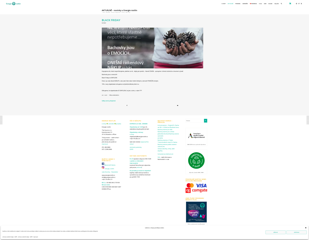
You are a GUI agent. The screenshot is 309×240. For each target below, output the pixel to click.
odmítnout (296, 232)
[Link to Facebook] (299, 3)
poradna (118, 124)
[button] (306, 228)
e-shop (104, 124)
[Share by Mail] (178, 105)
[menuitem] (224, 3)
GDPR (131, 149)
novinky (104, 23)
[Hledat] (281, 3)
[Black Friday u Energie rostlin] (152, 48)
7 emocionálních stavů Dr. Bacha (167, 142)
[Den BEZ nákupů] (1, 120)
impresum (35, 237)
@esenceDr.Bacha (110, 165)
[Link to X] (301, 3)
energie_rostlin (109, 169)
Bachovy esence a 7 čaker (165, 140)
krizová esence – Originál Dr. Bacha (168, 125)
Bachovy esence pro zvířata (166, 132)
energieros (116, 95)
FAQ (159, 157)
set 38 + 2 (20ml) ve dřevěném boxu (168, 127)
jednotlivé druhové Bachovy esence (168, 134)
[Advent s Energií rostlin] (308, 120)
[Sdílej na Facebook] (127, 105)
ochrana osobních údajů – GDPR (9, 237)
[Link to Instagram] (297, 3)
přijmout (276, 232)
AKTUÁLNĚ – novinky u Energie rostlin (119, 10)
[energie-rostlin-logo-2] (13, 3)
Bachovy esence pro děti (165, 129)
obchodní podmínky (136, 147)
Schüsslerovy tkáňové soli (165, 154)
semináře (111, 124)
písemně (139, 167)
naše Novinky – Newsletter (110, 172)
